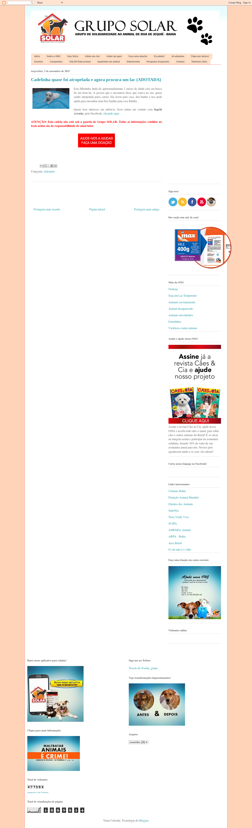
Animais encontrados (180, 315)
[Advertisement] (194, 125)
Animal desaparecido (180, 308)
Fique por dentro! (200, 56)
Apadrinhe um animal (108, 61)
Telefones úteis (199, 61)
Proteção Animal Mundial (183, 497)
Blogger (143, 820)
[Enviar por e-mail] (41, 166)
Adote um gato (114, 56)
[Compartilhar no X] (48, 166)
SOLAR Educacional (80, 61)
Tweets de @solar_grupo (143, 668)
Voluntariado (133, 61)
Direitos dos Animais (180, 504)
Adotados (49, 171)
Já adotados (177, 56)
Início (37, 56)
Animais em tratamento (181, 302)
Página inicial (97, 209)
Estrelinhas (174, 321)
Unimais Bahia (177, 491)
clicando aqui (111, 113)
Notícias (173, 289)
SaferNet (173, 510)
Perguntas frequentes (157, 61)
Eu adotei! (159, 56)
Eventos (38, 61)
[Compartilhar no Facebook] (52, 166)
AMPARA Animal (179, 530)
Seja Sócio (72, 56)
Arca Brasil (175, 543)
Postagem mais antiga (146, 209)
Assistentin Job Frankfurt (37, 792)
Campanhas (56, 61)
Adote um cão (92, 56)
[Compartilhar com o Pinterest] (55, 166)
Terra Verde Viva (178, 517)
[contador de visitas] (35, 788)
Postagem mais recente (47, 209)
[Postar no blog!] (45, 166)
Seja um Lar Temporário (182, 295)
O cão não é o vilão (179, 549)
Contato (180, 61)
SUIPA (172, 523)
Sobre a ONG (53, 56)
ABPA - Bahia (177, 536)
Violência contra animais (182, 328)
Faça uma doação (138, 56)
